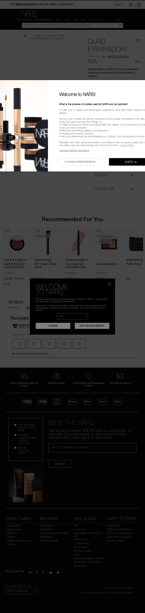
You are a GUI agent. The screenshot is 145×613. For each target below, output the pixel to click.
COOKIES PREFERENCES (80, 161)
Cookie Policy (127, 145)
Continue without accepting (74, 150)
